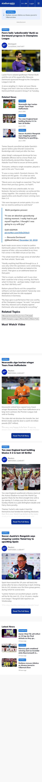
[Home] (8, 3)
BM (22, 3)
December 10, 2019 (28, 240)
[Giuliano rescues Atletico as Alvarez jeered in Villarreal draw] (9, 662)
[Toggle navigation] (38, 3)
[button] (3, 14)
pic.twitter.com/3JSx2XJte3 (17, 232)
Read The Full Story (21, 436)
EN (26, 3)
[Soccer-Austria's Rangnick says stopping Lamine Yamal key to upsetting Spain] (9, 133)
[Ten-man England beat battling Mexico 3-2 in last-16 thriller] (9, 118)
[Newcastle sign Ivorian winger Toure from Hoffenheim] (9, 103)
